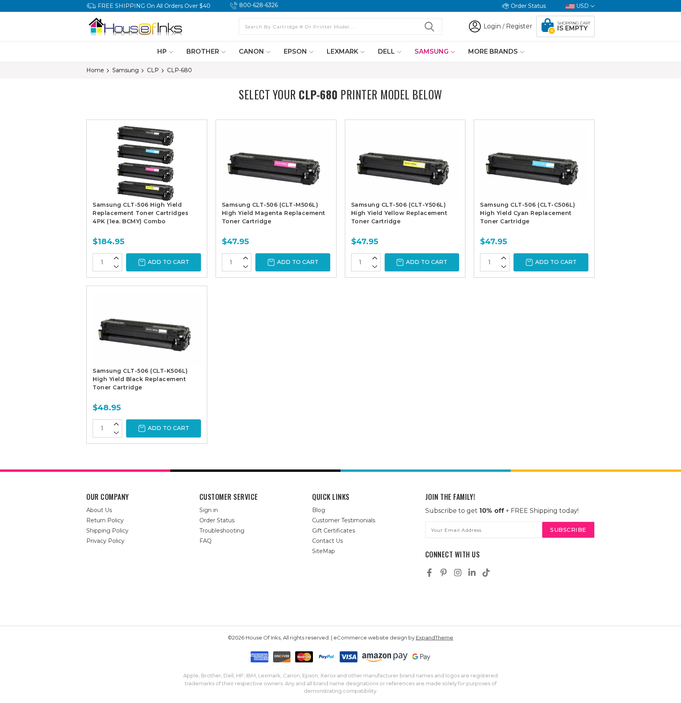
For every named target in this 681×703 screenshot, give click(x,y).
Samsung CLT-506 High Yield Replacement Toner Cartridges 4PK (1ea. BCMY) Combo (140, 213)
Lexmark (343, 51)
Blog (318, 510)
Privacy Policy (105, 540)
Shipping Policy (107, 530)
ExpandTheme (434, 637)
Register (519, 26)
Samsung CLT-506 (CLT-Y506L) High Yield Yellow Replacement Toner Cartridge (399, 213)
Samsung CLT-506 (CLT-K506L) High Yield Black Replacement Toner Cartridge (140, 379)
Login (492, 26)
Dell (387, 51)
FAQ (205, 540)
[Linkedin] (472, 572)
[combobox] (340, 26)
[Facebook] (429, 572)
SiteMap (323, 551)
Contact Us (327, 540)
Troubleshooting (221, 530)
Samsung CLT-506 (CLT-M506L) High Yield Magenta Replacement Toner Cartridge (274, 213)
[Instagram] (458, 572)
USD (582, 5)
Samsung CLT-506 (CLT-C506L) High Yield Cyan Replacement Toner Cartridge (527, 213)
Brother (203, 51)
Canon (252, 51)
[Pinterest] (443, 572)
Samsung (432, 51)
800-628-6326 (258, 5)
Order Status (528, 5)
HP (162, 51)
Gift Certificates (333, 530)
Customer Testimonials (343, 520)
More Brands (493, 51)
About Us (99, 510)
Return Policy (105, 520)
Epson (296, 51)
